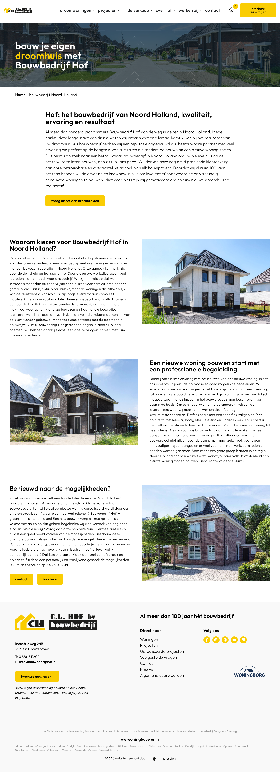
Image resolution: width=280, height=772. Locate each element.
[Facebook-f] (206, 639)
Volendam (53, 750)
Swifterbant (22, 750)
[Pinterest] (225, 639)
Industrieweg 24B (29, 644)
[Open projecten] (119, 10)
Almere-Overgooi (37, 746)
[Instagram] (215, 639)
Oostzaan (215, 746)
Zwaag (92, 750)
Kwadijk (190, 746)
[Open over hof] (174, 10)
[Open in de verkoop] (151, 10)
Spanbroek (242, 746)
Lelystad (202, 746)
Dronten (168, 746)
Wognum (66, 750)
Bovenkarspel (138, 746)
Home (20, 94)
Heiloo (179, 746)
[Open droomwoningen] (93, 10)
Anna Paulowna (86, 746)
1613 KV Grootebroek (32, 649)
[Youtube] (234, 639)
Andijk (70, 746)
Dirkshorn (154, 746)
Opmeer (228, 746)
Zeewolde (80, 750)
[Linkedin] (243, 639)
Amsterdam (57, 746)
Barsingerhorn (107, 746)
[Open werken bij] (200, 10)
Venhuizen (38, 750)
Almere (19, 746)
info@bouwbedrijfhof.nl (37, 662)
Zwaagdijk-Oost (109, 750)
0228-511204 (57, 565)
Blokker (123, 746)
